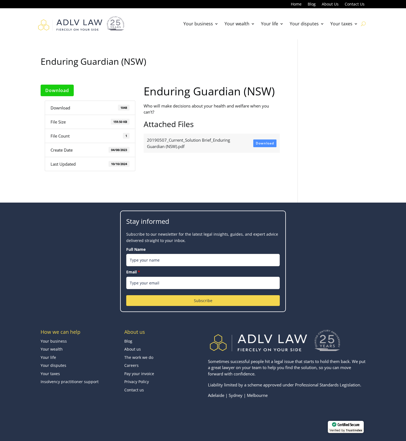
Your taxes (341, 24)
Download (57, 90)
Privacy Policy (136, 381)
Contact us (134, 389)
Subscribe (203, 300)
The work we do (138, 357)
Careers (131, 365)
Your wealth (237, 24)
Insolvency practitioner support (70, 381)
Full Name (136, 249)
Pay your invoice (139, 373)
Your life (269, 24)
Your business (198, 24)
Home (296, 4)
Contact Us (355, 4)
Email (133, 272)
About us (132, 349)
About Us (330, 4)
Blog (312, 4)
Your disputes (304, 24)
